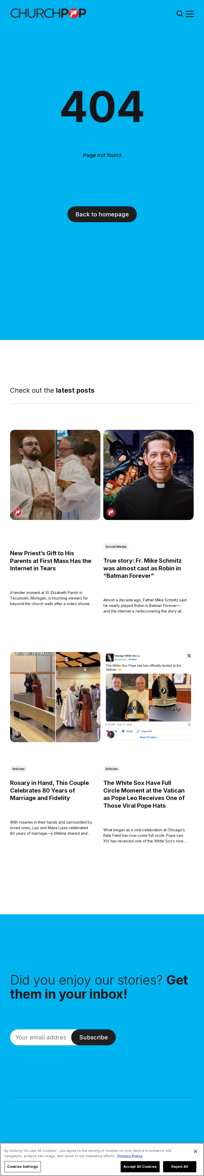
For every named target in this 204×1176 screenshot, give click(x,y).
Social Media (115, 546)
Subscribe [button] (93, 1037)
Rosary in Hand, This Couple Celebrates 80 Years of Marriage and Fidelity (49, 790)
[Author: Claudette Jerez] (110, 734)
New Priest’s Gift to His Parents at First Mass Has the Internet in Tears (50, 561)
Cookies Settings (22, 1166)
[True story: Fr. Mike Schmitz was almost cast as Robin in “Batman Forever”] (148, 475)
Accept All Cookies (140, 1166)
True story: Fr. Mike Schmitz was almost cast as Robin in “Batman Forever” (142, 568)
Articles (18, 769)
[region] (102, 1159)
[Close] (195, 1151)
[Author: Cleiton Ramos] (17, 734)
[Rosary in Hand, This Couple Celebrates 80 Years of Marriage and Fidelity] (55, 697)
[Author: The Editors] (17, 512)
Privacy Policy (130, 1156)
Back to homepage (102, 214)
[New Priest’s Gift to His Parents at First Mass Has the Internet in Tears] (55, 475)
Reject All (179, 1166)
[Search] (180, 13)
